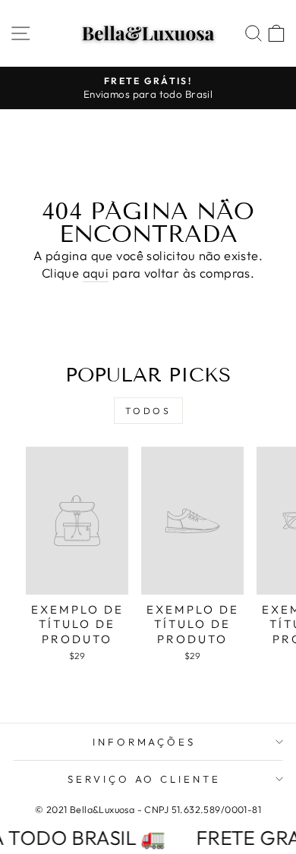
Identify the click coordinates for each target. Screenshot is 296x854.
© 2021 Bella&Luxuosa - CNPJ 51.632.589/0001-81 (148, 809)
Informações (145, 742)
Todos (148, 410)
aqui (96, 273)
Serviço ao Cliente (145, 779)
